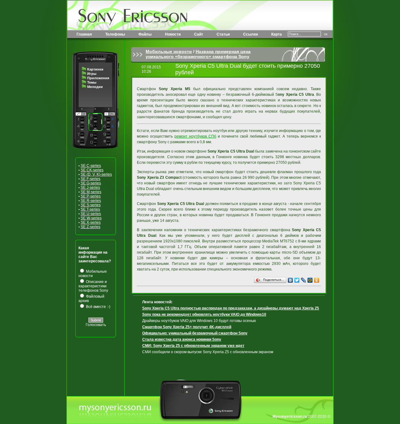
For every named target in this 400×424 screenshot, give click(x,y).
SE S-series (91, 205)
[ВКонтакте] (290, 280)
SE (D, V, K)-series (96, 174)
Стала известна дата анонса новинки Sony (181, 339)
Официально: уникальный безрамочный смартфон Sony (195, 333)
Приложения (98, 78)
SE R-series (91, 200)
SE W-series (91, 218)
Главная (84, 34)
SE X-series (91, 222)
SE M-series (91, 192)
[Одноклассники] (316, 280)
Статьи (223, 34)
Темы (91, 82)
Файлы (145, 34)
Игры (91, 74)
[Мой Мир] (310, 280)
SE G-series (91, 183)
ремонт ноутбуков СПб (195, 136)
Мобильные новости (169, 51)
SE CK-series (92, 170)
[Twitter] (297, 280)
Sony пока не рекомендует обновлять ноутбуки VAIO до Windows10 (204, 314)
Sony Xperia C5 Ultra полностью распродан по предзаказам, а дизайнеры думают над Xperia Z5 (230, 308)
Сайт (198, 34)
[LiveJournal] (303, 280)
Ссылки (250, 34)
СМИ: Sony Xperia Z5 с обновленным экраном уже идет (193, 346)
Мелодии (95, 87)
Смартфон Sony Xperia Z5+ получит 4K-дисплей (186, 327)
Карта (276, 34)
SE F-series (90, 179)
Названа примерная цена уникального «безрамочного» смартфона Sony (198, 54)
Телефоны (115, 34)
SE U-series (91, 214)
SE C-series (91, 165)
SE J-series (90, 187)
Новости (173, 34)
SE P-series (91, 196)
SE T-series (90, 209)
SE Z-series (90, 227)
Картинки (95, 69)
